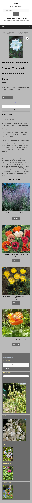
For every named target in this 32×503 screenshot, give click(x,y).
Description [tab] (6, 106)
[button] (27, 38)
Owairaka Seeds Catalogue (8, 357)
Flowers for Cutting (11, 102)
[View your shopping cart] (30, 27)
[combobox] (16, 376)
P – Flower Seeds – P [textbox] (15, 376)
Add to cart (16, 218)
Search (16, 13)
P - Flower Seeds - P (11, 32)
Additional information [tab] (9, 110)
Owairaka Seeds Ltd (16, 18)
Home (3, 32)
